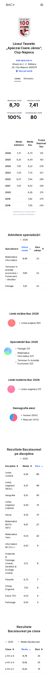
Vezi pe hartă (25, 71)
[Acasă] (10, 4)
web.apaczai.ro (24, 60)
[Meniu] (41, 4)
